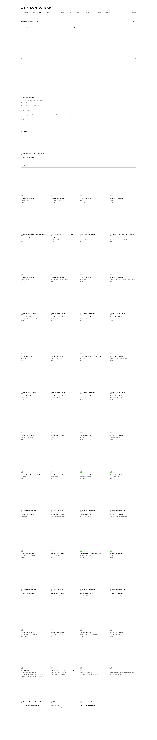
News (100, 12)
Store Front (63, 12)
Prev (22, 57)
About (107, 12)
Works (41, 12)
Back (134, 22)
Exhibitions (51, 12)
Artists (33, 12)
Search (133, 12)
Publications (90, 12)
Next (135, 57)
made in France (76, 12)
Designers (25, 12)
